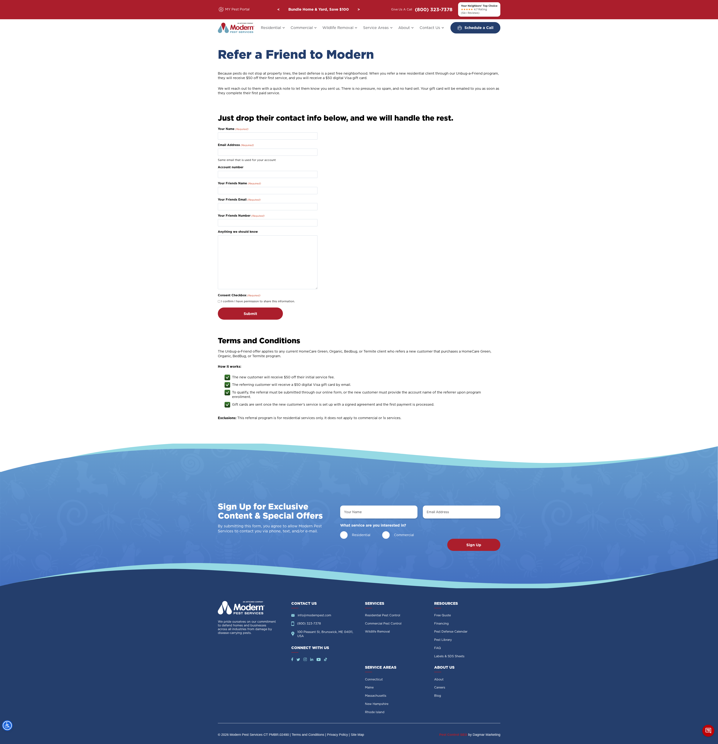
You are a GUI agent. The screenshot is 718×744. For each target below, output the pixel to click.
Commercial (302, 27)
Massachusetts (375, 696)
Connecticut (374, 679)
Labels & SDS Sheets (449, 656)
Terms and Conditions (308, 735)
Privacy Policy (337, 735)
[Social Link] (292, 659)
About (404, 27)
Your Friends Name (239, 183)
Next (358, 9)
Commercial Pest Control (383, 623)
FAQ (437, 648)
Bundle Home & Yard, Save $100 (318, 9)
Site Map (357, 735)
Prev (278, 9)
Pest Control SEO (453, 735)
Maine (369, 687)
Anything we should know (238, 232)
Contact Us (430, 27)
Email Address (236, 145)
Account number (230, 167)
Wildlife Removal (337, 27)
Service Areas (376, 27)
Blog (437, 696)
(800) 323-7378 (433, 9)
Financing (441, 623)
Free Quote (442, 615)
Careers (439, 687)
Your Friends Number (241, 216)
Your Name (233, 129)
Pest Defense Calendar (450, 632)
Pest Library (443, 640)
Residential (271, 27)
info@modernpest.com (314, 615)
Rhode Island (374, 712)
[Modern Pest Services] (236, 28)
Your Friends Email (239, 200)
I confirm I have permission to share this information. (258, 301)
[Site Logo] (252, 607)
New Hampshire (376, 704)
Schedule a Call (478, 27)
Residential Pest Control (382, 615)
